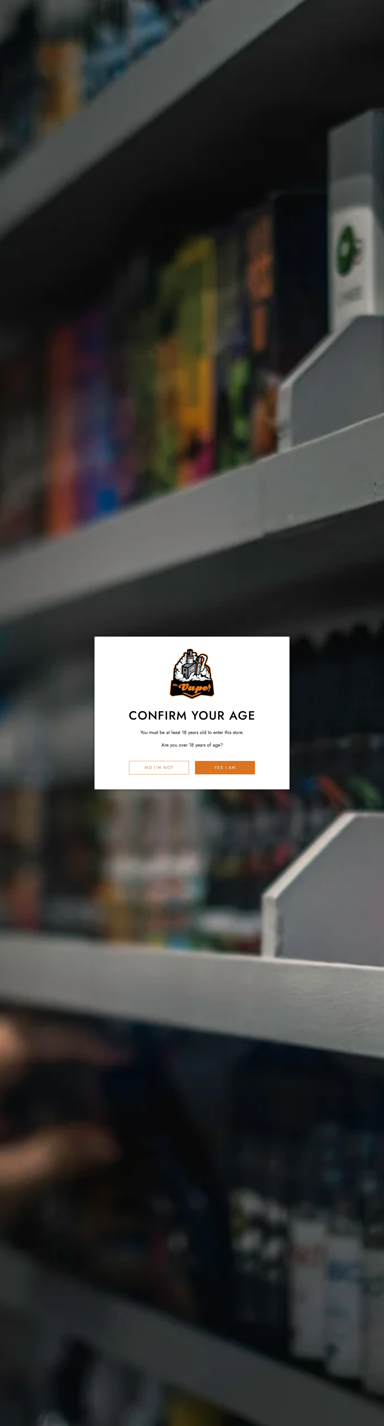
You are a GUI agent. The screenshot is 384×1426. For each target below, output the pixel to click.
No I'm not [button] (159, 768)
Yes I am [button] (225, 768)
